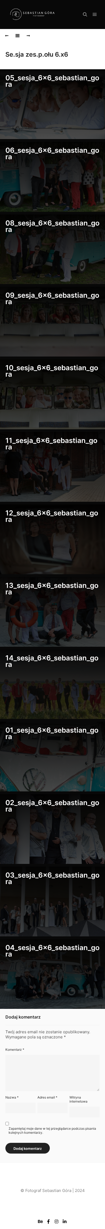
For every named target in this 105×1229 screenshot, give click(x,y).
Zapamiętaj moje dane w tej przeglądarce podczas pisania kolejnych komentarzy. (52, 1130)
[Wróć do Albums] (17, 36)
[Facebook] (48, 1221)
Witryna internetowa (78, 1099)
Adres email (47, 1097)
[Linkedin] (64, 1221)
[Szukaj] (85, 14)
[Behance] (40, 1221)
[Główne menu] (95, 14)
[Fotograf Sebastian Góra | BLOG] (32, 14)
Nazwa (12, 1097)
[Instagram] (56, 1221)
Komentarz (14, 1050)
